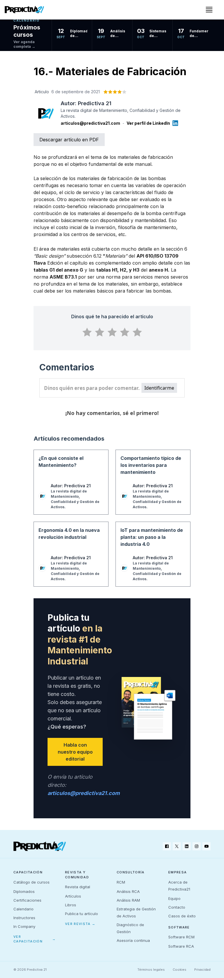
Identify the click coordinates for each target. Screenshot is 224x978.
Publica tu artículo (81, 913)
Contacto (176, 907)
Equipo (174, 898)
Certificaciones (27, 900)
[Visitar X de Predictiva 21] (177, 846)
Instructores (24, 917)
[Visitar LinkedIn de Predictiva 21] (187, 846)
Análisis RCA (128, 891)
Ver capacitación (34, 939)
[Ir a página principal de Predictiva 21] (39, 846)
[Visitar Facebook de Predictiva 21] (167, 846)
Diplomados (24, 891)
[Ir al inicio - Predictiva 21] (24, 9)
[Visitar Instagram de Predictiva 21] (196, 846)
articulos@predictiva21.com (90, 123)
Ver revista (80, 924)
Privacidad (202, 970)
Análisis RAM (128, 900)
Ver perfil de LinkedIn (148, 123)
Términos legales (151, 970)
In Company (24, 926)
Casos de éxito (182, 916)
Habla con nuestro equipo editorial (75, 752)
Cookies (179, 970)
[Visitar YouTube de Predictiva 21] (206, 846)
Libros (70, 905)
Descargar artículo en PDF (69, 140)
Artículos (73, 896)
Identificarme (159, 388)
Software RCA (181, 946)
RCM (121, 882)
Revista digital (77, 886)
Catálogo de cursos (31, 882)
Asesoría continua (133, 940)
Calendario (23, 909)
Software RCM (181, 937)
